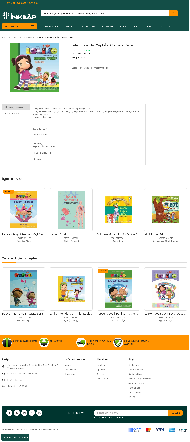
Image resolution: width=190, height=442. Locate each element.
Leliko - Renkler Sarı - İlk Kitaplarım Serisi (76, 313)
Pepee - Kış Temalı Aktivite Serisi (23, 313)
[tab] (16, 107)
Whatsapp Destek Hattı (17, 437)
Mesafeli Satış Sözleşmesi (140, 378)
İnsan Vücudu (59, 234)
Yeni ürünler (70, 369)
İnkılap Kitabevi (78, 57)
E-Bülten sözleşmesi (106, 417)
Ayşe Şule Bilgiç (85, 53)
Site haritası (133, 365)
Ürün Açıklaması (14, 107)
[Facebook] (9, 413)
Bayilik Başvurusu (16, 3)
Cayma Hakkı (134, 387)
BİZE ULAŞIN (103, 378)
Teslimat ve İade (135, 369)
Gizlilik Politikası (135, 374)
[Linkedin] (39, 413)
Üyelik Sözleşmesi (136, 383)
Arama (68, 365)
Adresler (100, 374)
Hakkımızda (70, 374)
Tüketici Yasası (135, 392)
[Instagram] (24, 413)
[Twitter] (17, 413)
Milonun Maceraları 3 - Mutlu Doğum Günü (125, 234)
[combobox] (92, 13)
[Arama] (173, 13)
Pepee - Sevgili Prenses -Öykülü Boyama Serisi (32, 234)
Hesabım (101, 365)
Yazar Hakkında (13, 113)
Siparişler (101, 369)
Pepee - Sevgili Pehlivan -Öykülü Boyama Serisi (127, 313)
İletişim (131, 396)
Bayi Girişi (34, 3)
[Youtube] (32, 413)
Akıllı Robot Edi (154, 234)
